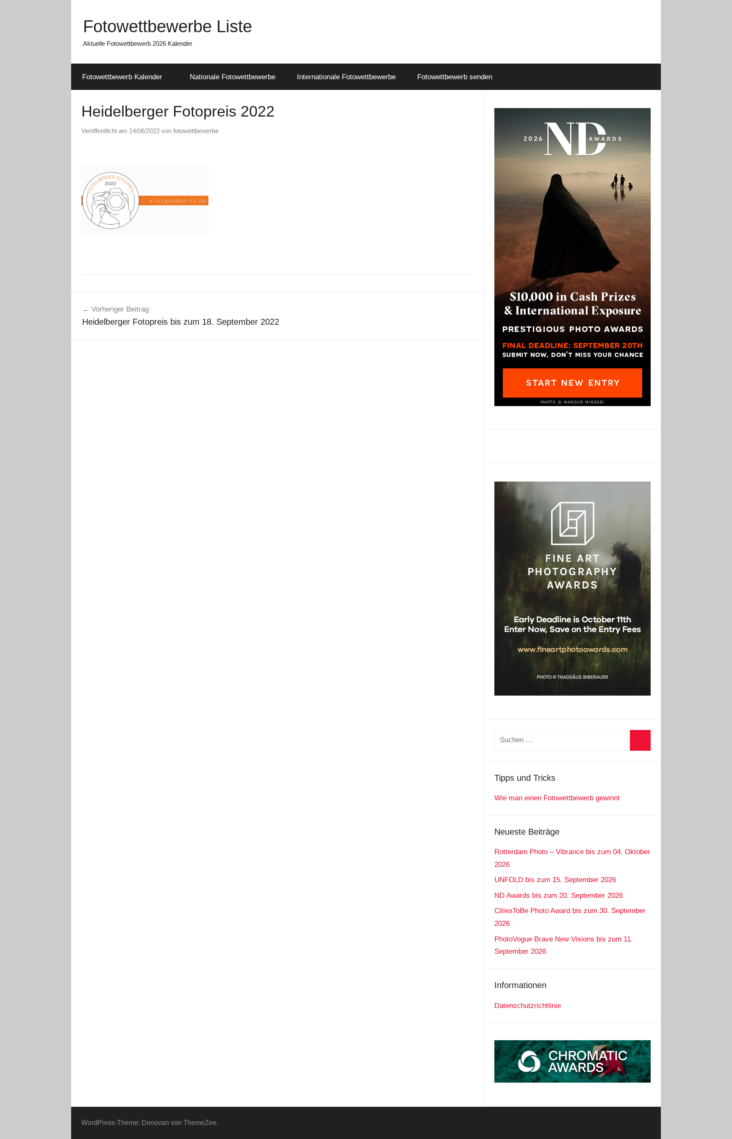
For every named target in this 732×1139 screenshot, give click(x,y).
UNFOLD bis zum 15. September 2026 (555, 880)
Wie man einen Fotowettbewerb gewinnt (557, 798)
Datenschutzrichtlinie (527, 1006)
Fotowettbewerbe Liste (167, 26)
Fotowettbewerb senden (454, 77)
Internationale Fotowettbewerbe (346, 77)
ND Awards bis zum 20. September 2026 (558, 895)
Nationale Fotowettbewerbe (232, 77)
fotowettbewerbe (196, 130)
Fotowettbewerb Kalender (122, 77)
